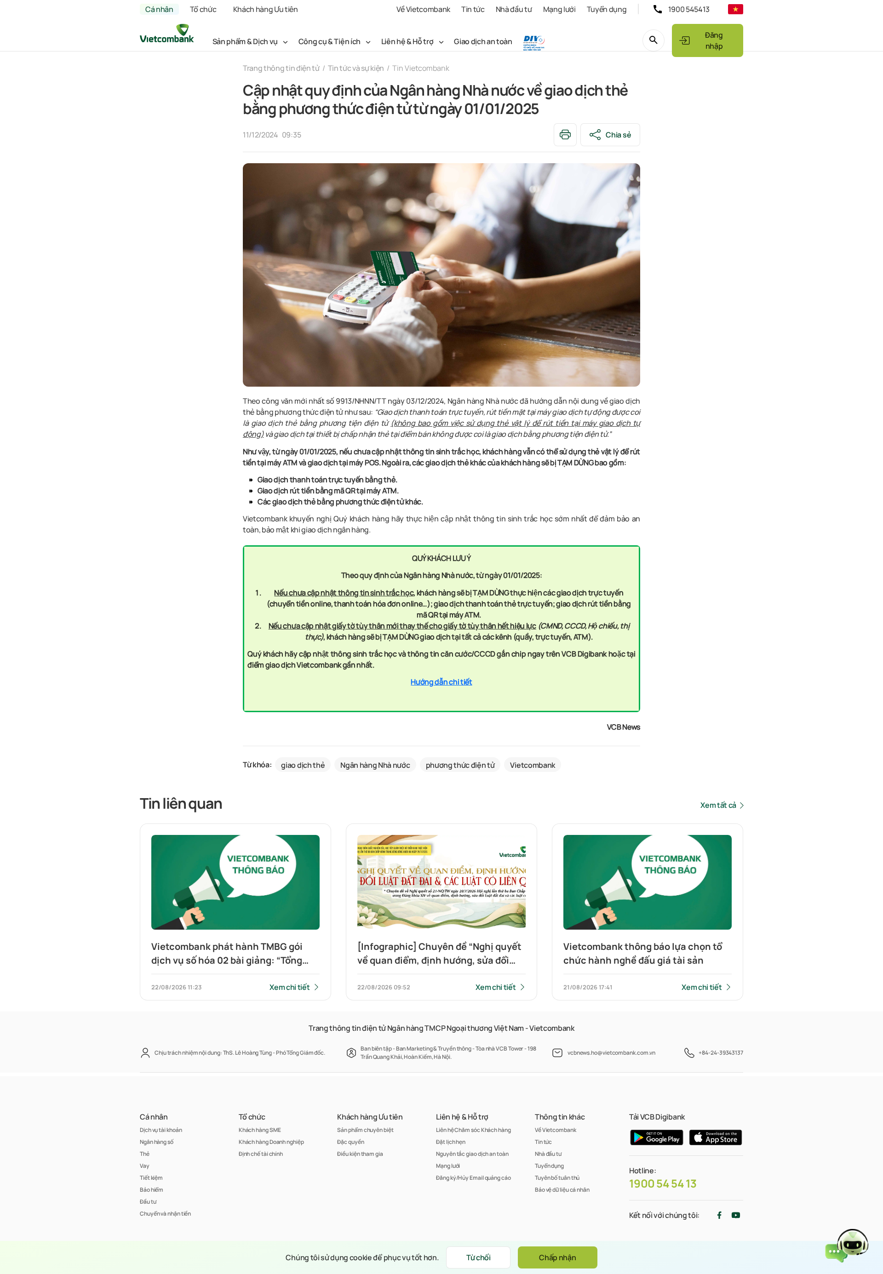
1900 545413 (689, 9)
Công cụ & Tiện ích (329, 41)
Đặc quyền (350, 1142)
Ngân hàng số (156, 1142)
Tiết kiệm (151, 1178)
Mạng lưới (559, 9)
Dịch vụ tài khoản (161, 1130)
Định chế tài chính (261, 1154)
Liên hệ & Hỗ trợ (407, 41)
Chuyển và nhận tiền (165, 1213)
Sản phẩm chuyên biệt (365, 1130)
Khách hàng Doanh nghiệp (271, 1142)
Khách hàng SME (260, 1130)
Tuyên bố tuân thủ (557, 1178)
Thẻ (144, 1154)
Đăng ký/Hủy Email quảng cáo (473, 1178)
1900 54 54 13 (663, 1183)
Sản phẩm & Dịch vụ (245, 41)
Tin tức (473, 9)
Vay (144, 1166)
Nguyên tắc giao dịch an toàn (472, 1154)
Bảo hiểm (151, 1190)
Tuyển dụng (607, 9)
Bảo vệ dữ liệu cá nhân (562, 1190)
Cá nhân (159, 9)
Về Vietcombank (423, 9)
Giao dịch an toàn (483, 41)
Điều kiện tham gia (360, 1154)
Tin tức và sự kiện (356, 68)
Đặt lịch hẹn (450, 1142)
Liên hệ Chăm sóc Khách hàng (473, 1130)
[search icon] (653, 40)
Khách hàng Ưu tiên (265, 9)
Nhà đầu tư (514, 9)
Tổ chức (203, 9)
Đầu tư (148, 1201)
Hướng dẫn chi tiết (441, 682)
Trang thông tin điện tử (281, 68)
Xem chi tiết (289, 987)
